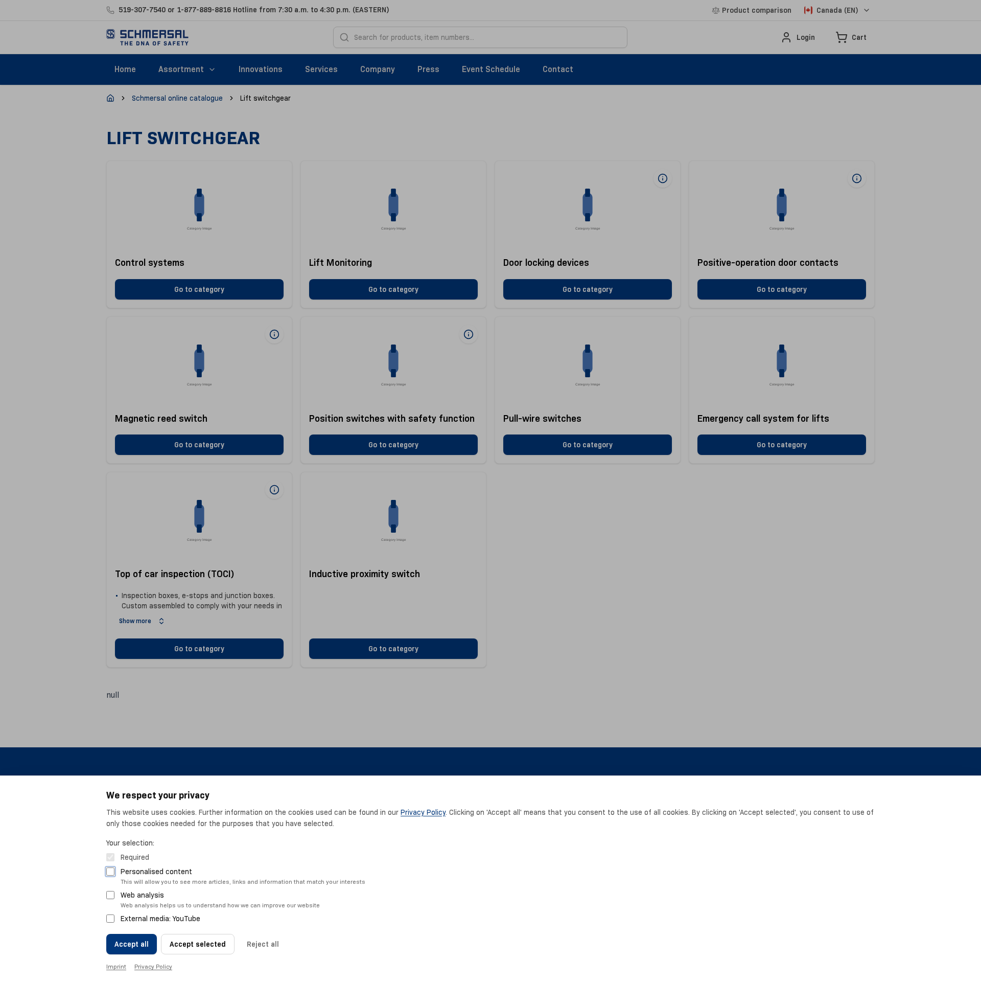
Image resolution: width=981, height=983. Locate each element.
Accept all (131, 944)
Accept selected (198, 944)
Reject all (263, 944)
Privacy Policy (423, 812)
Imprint (116, 966)
